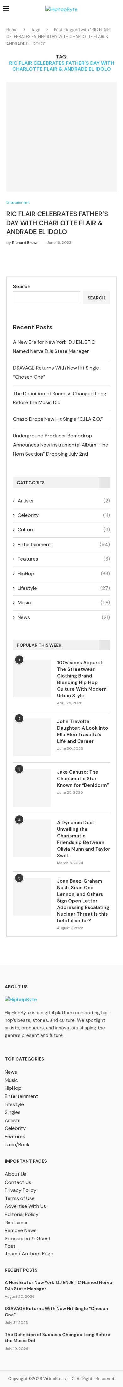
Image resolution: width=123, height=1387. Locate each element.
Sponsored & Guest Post (28, 1242)
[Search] (117, 9)
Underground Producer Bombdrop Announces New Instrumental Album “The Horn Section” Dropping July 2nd (60, 444)
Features (64, 559)
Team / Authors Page (29, 1253)
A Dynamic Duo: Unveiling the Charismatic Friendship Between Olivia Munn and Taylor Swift (83, 839)
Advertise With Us (25, 1206)
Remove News (21, 1230)
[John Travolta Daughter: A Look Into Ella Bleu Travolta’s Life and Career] (32, 737)
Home (12, 29)
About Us (15, 1174)
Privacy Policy (20, 1190)
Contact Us (18, 1182)
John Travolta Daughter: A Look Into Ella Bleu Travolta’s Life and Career (82, 731)
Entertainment (64, 544)
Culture (64, 529)
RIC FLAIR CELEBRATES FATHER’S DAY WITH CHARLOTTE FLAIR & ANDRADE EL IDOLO (57, 223)
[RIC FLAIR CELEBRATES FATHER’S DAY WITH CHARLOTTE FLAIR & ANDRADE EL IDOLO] (61, 137)
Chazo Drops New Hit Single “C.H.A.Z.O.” (58, 419)
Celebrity (64, 515)
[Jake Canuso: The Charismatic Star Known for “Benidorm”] (32, 788)
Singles (12, 1112)
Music (64, 602)
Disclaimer (16, 1222)
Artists (64, 500)
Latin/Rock (17, 1144)
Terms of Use (20, 1198)
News (64, 617)
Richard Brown (25, 242)
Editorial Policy (21, 1214)
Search (22, 286)
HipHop (64, 573)
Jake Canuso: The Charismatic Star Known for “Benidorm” (83, 778)
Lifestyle (64, 588)
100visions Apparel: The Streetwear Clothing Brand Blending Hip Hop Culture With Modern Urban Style (82, 679)
